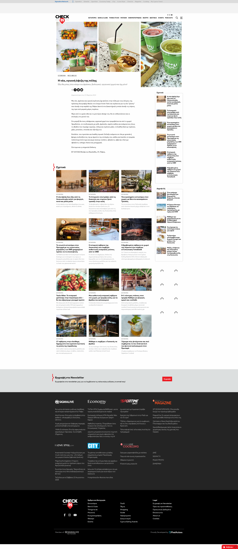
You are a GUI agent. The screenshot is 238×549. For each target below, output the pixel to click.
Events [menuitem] (161, 18)
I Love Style (121, 1)
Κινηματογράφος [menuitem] (134, 18)
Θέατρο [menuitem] (145, 18)
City (113, 1)
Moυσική (91, 512)
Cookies (156, 518)
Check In (130, 1)
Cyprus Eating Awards (129, 521)
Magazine (138, 1)
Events (90, 521)
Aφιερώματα (125, 515)
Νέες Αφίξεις (72, 75)
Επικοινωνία (158, 512)
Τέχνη (122, 506)
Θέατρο (91, 518)
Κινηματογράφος (94, 515)
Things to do (93, 509)
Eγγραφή (167, 379)
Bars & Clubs (93, 506)
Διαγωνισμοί (125, 518)
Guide (122, 512)
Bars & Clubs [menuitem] (103, 18)
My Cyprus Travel (157, 1)
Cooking (146, 1)
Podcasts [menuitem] (169, 18)
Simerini (86, 1)
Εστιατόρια (62, 75)
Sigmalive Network (61, 1)
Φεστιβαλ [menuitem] (153, 18)
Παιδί (122, 503)
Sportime (94, 1)
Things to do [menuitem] (114, 18)
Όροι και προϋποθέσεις (162, 506)
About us (156, 515)
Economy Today (105, 1)
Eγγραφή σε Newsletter (162, 503)
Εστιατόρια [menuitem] (92, 18)
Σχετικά (61, 167)
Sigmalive (78, 1)
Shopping (124, 509)
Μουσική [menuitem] (123, 18)
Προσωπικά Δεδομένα (162, 509)
